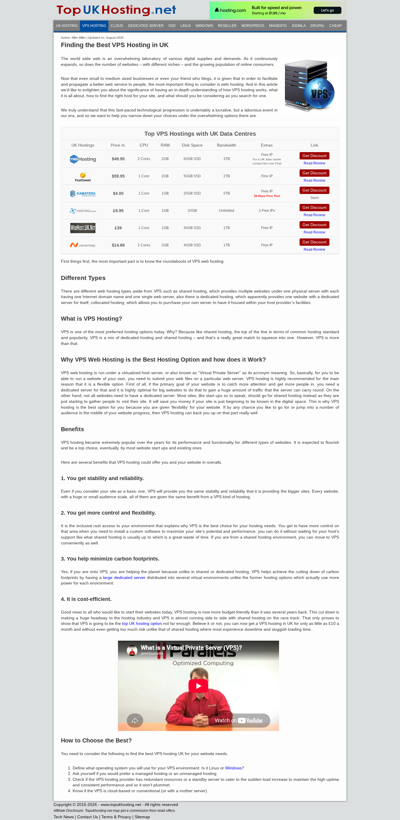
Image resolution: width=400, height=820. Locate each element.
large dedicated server (124, 577)
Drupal (317, 26)
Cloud (117, 26)
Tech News (64, 816)
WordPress (252, 26)
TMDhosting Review (83, 159)
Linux (185, 26)
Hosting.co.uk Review (83, 210)
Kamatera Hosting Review (83, 193)
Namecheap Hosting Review (83, 245)
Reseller (227, 26)
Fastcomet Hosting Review (83, 176)
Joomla (298, 26)
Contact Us (87, 816)
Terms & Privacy (116, 816)
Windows (204, 26)
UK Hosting (67, 26)
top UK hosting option (142, 623)
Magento (278, 26)
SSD (172, 26)
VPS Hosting (94, 26)
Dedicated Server (146, 26)
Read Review (314, 163)
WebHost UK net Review (83, 228)
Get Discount (314, 155)
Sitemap (142, 816)
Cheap (335, 26)
